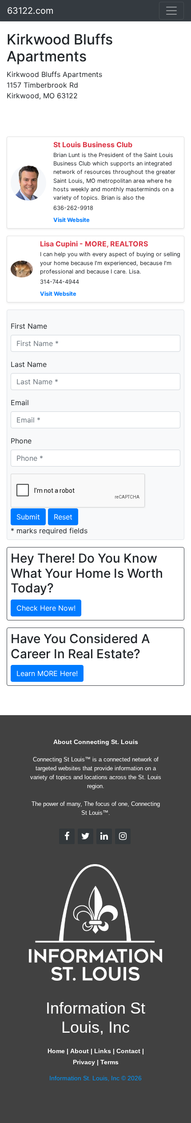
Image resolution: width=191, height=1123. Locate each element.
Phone (21, 440)
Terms (109, 1062)
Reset (63, 516)
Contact (128, 1051)
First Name (29, 326)
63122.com (30, 10)
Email (20, 402)
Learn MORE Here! (47, 673)
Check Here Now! (46, 608)
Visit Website (71, 220)
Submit (28, 516)
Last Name (29, 364)
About (79, 1051)
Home (56, 1051)
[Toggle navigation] (171, 11)
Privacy (84, 1062)
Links (102, 1051)
